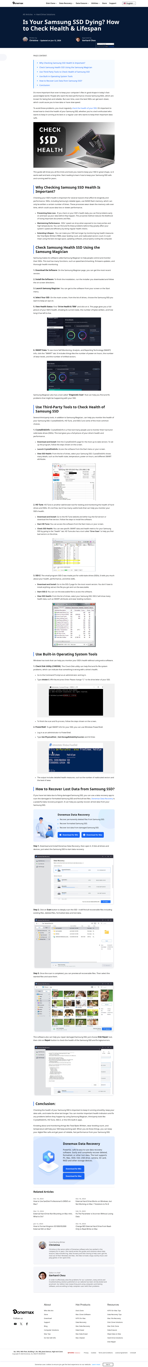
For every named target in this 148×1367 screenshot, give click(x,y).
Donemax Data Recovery (102, 798)
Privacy (86, 1353)
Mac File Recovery (114, 1318)
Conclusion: (44, 85)
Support (112, 3)
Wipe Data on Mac (114, 1334)
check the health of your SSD (84, 108)
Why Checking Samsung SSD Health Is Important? (62, 63)
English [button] (129, 3)
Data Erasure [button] (82, 3)
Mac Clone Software (83, 1314)
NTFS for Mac (81, 1318)
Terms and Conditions (106, 1353)
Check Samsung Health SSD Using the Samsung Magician (65, 67)
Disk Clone (80, 1310)
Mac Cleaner (80, 1338)
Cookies (93, 1353)
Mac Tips (47, 1334)
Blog (45, 1326)
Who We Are (48, 1310)
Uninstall (133, 1353)
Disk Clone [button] (51, 3)
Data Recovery (81, 1322)
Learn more (96, 1364)
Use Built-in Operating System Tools (56, 76)
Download (48, 1318)
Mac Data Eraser (82, 1334)
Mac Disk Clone (113, 1326)
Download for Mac (94, 835)
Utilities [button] (94, 3)
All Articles (28, 14)
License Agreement (121, 1353)
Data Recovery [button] (65, 3)
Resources (113, 1304)
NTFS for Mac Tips (114, 1310)
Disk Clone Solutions (115, 1322)
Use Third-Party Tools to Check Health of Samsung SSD (64, 71)
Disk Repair (111, 1342)
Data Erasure (112, 1330)
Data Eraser (80, 1330)
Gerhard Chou (89, 40)
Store (104, 3)
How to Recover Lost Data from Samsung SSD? (60, 80)
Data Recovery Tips (114, 1314)
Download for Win (70, 835)
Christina (33, 40)
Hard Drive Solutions (45, 14)
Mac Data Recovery (83, 1326)
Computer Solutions (51, 1330)
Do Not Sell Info (50, 1338)
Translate (111, 46)
